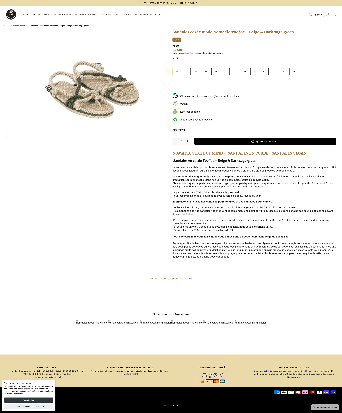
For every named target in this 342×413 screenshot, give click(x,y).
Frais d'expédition (192, 53)
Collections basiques (18, 26)
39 (225, 71)
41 (245, 71)
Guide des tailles (262, 371)
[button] (35, 14)
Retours (296, 371)
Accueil (4, 26)
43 (264, 71)
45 (284, 71)
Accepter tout (28, 400)
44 (274, 71)
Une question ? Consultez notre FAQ (171, 278)
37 (206, 71)
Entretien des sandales (280, 371)
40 (235, 71)
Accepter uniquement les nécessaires (29, 406)
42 (255, 71)
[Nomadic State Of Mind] (11, 14)
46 (294, 71)
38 (216, 71)
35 (186, 71)
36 (196, 71)
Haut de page (171, 405)
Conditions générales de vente (315, 371)
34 (177, 71)
